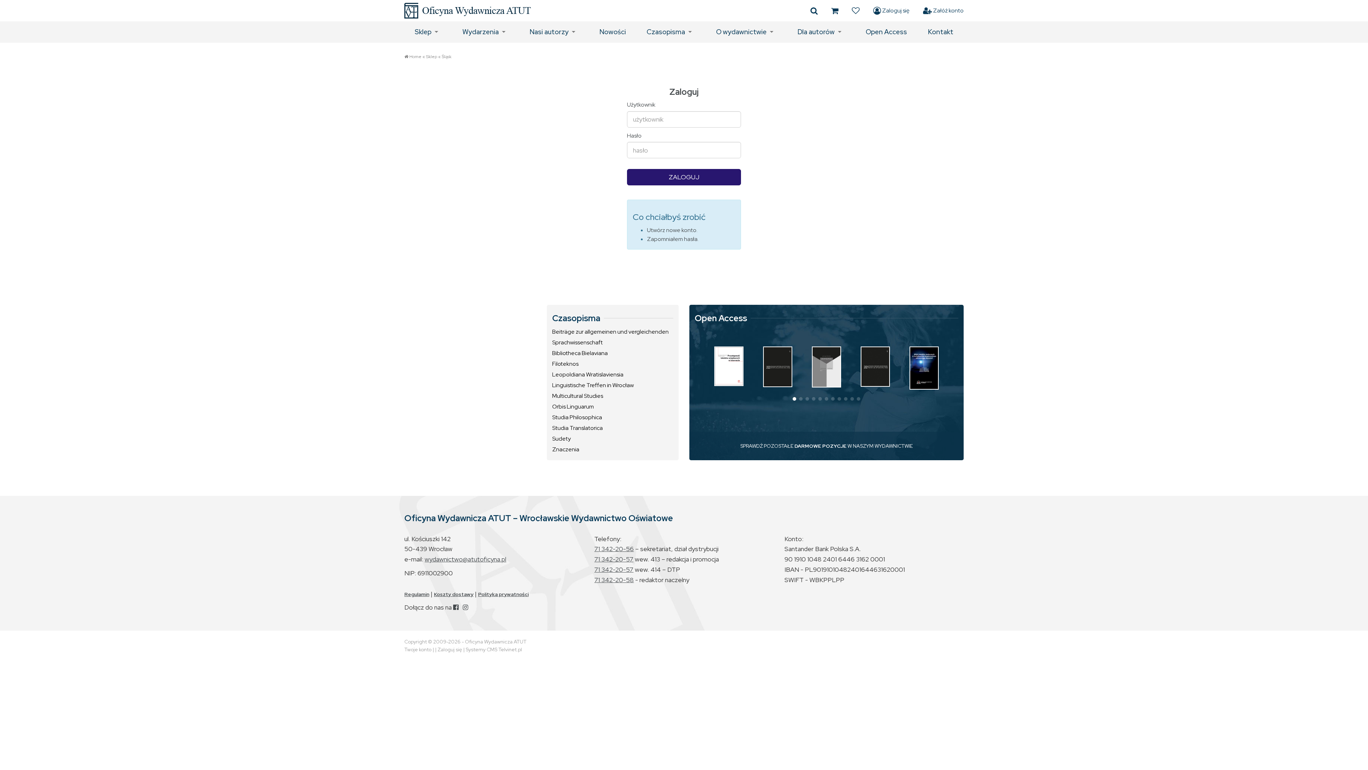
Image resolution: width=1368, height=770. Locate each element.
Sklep (423, 31)
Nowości (613, 31)
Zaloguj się (895, 10)
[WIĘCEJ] (728, 366)
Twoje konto (417, 649)
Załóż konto (948, 10)
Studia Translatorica (577, 428)
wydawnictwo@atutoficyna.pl (465, 559)
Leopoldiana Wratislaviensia (587, 374)
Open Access (886, 31)
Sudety (561, 438)
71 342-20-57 (613, 559)
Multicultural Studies (577, 396)
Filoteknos (565, 364)
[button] (794, 399)
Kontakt (940, 31)
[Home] (467, 11)
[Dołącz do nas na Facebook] (455, 607)
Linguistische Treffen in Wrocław (593, 385)
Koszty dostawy (453, 594)
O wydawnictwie (741, 31)
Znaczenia (565, 449)
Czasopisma (666, 31)
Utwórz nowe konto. (672, 230)
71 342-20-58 (614, 580)
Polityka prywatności (503, 594)
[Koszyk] (834, 11)
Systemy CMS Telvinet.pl (494, 649)
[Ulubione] (856, 11)
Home (415, 57)
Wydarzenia (480, 31)
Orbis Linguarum (573, 406)
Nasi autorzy (549, 31)
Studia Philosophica (577, 417)
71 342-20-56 (614, 549)
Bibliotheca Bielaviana (580, 353)
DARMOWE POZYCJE (820, 446)
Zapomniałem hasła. (673, 239)
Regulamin (416, 594)
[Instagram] (465, 607)
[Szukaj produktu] (814, 11)
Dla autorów (816, 31)
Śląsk (446, 57)
